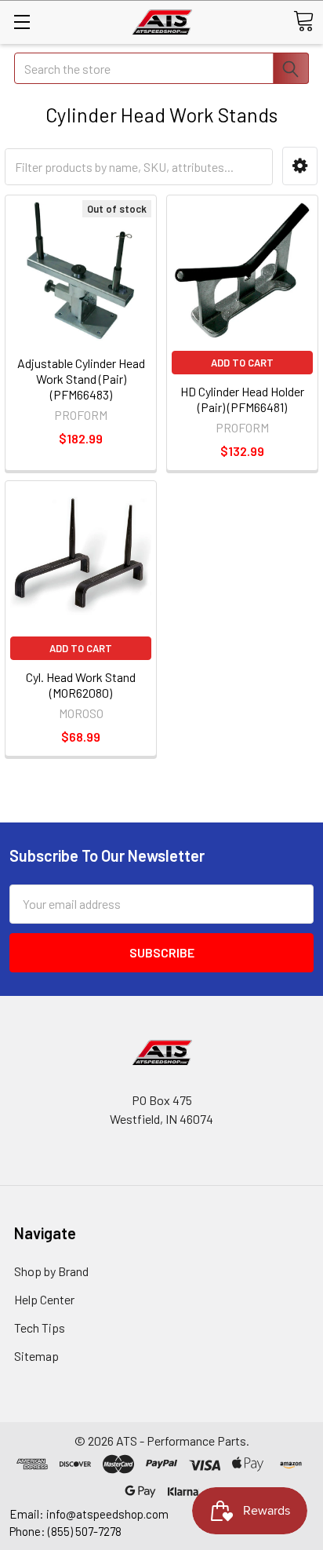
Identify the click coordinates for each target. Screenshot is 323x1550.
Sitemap (36, 1355)
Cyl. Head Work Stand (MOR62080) (81, 684)
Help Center (44, 1299)
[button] (300, 166)
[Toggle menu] (21, 21)
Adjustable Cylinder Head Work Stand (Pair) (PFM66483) (81, 379)
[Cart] (303, 21)
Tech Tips (39, 1327)
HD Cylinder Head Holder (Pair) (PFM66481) (242, 399)
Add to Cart (242, 362)
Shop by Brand (51, 1271)
